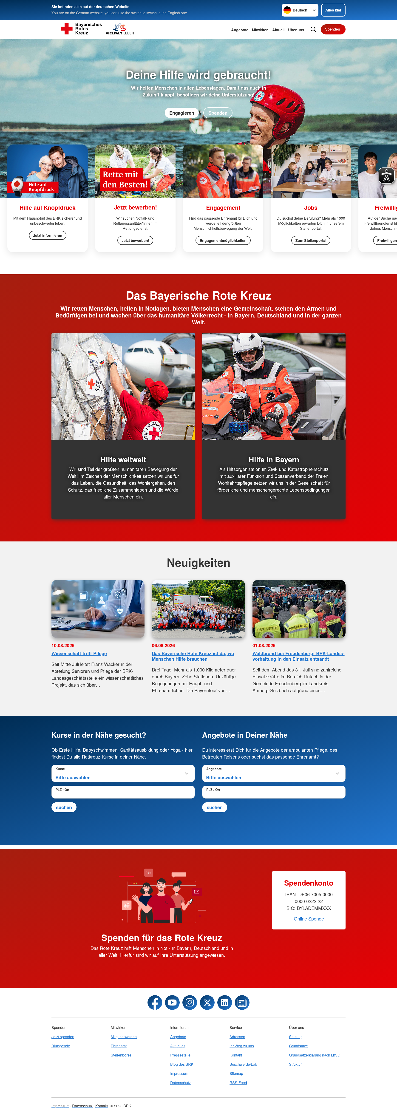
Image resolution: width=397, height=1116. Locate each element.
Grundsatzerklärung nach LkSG (314, 1055)
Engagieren (181, 112)
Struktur (295, 1064)
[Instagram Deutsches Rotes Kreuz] (189, 1002)
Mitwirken (260, 29)
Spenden (332, 29)
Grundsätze (298, 1045)
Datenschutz (180, 1082)
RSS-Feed (238, 1082)
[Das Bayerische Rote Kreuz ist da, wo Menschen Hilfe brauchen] (198, 609)
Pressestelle (180, 1055)
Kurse (60, 768)
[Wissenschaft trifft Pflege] (98, 609)
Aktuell (278, 29)
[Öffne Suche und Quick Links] (313, 29)
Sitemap (236, 1073)
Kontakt (236, 1055)
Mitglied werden (124, 1036)
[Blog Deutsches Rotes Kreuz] (242, 1002)
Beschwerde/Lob (243, 1064)
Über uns (296, 29)
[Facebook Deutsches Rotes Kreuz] (154, 1002)
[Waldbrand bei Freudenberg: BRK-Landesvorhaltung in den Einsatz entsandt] (299, 609)
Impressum (179, 1073)
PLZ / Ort (62, 789)
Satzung (296, 1036)
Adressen (237, 1036)
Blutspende (60, 1045)
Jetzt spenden (62, 1036)
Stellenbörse (121, 1055)
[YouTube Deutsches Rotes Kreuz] (172, 1002)
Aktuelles (177, 1045)
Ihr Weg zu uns (242, 1045)
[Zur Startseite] (97, 29)
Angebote (239, 29)
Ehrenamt (119, 1045)
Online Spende (309, 918)
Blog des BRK (181, 1064)
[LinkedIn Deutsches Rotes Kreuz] (224, 1002)
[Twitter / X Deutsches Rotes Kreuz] (207, 1002)
